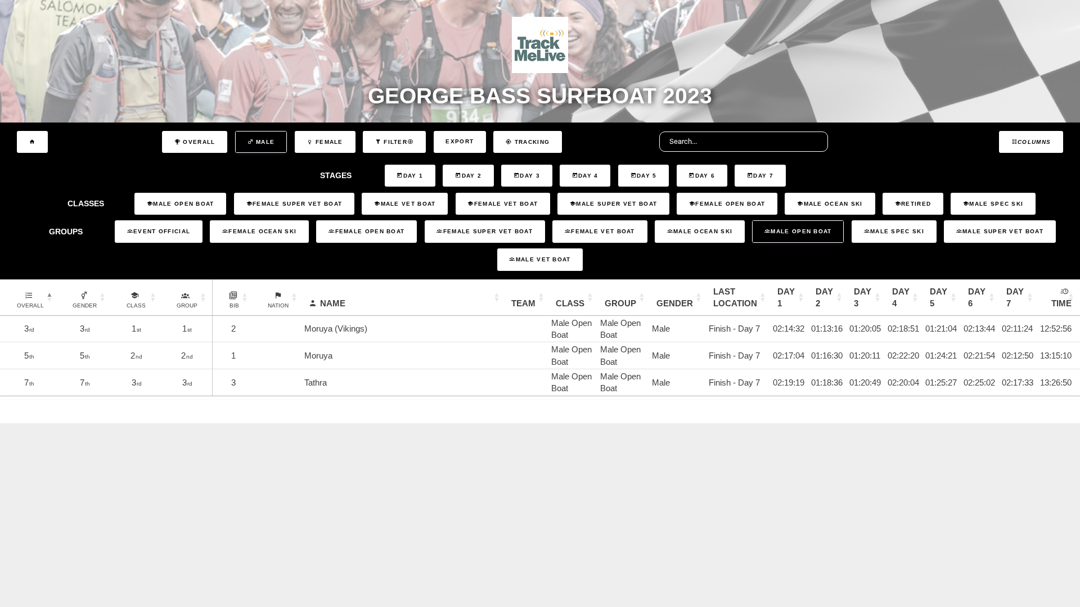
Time (1061, 303)
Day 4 (901, 297)
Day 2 (824, 297)
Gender (674, 303)
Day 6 (977, 297)
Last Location (735, 297)
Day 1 (786, 297)
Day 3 (862, 297)
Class (570, 303)
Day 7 (1015, 297)
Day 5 (938, 297)
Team (523, 303)
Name (332, 303)
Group (620, 303)
